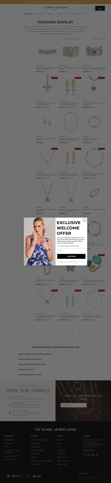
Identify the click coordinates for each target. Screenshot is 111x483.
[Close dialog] (84, 220)
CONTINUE (71, 256)
